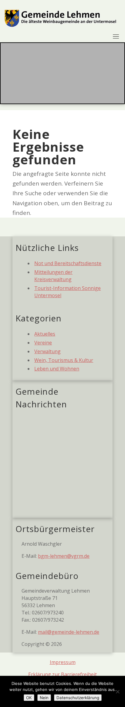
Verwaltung (47, 351)
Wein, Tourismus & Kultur (63, 360)
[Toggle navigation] (116, 36)
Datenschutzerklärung (77, 697)
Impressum (63, 662)
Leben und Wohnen (56, 368)
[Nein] (117, 692)
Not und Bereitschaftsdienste (67, 263)
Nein (44, 697)
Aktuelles (44, 333)
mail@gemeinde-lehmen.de (68, 632)
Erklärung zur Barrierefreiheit (62, 674)
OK (29, 697)
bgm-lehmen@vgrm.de (64, 556)
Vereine (43, 342)
